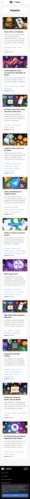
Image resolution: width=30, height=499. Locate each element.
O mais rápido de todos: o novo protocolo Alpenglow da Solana (15, 73)
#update (14, 47)
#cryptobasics (8, 88)
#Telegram (7, 207)
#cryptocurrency (16, 164)
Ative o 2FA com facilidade (13, 32)
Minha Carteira (4, 472)
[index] (15, 2)
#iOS (5, 330)
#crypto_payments (9, 171)
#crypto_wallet (8, 166)
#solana (6, 86)
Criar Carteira (4, 476)
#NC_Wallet (7, 47)
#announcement (16, 125)
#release (17, 168)
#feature (6, 50)
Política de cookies (5, 482)
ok (16, 495)
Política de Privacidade (6, 479)
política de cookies (14, 491)
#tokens (14, 413)
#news (19, 47)
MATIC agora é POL (11, 274)
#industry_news (14, 86)
